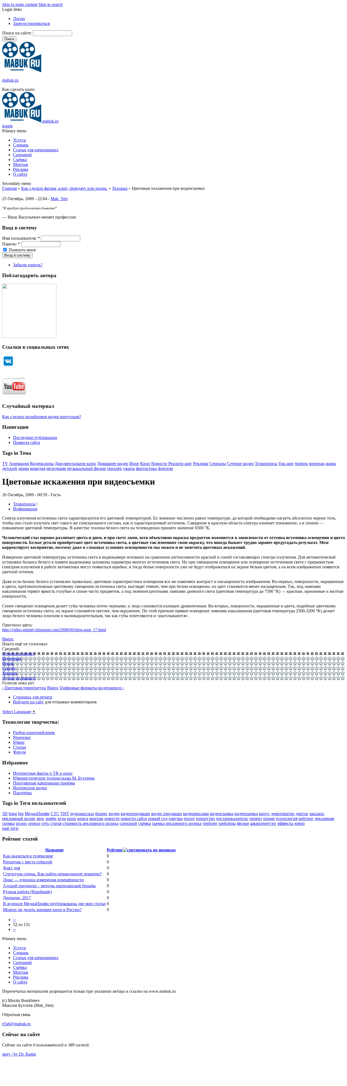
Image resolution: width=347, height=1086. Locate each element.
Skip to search (50, 4)
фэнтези (165, 468)
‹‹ (14, 919)
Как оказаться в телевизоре (28, 856)
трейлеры (227, 823)
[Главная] (21, 71)
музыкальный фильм (86, 468)
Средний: (11, 648)
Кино (145, 463)
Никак (8, 663)
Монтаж (20, 164)
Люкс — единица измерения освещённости (43, 879)
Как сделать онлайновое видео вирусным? (41, 416)
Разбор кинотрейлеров (34, 732)
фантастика (146, 468)
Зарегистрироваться (31, 23)
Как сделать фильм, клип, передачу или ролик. (64, 188)
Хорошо (9, 673)
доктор (301, 813)
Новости (159, 463)
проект (255, 818)
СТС (55, 813)
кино (71, 818)
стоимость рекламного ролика (90, 823)
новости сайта (134, 818)
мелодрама (56, 468)
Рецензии (22, 737)
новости (112, 818)
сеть (45, 823)
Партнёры (22, 792)
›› (14, 929)
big (21, 813)
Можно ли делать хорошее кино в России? (42, 909)
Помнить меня (22, 250)
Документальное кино (75, 463)
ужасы (129, 468)
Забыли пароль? (28, 264)
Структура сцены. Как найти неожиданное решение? (52, 874)
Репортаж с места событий (27, 862)
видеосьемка (246, 813)
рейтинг (306, 818)
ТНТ (64, 813)
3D (5, 813)
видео (114, 813)
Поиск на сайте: (17, 33)
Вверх (8, 639)
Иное (134, 463)
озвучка (176, 818)
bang (13, 813)
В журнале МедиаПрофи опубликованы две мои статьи (54, 903)
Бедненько (11, 658)
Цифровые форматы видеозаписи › (92, 687)
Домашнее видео (112, 463)
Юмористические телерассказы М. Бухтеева (54, 778)
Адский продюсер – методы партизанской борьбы (49, 885)
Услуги (19, 140)
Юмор (18, 742)
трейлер (210, 823)
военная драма (322, 463)
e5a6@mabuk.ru (16, 1023)
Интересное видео (30, 788)
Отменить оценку (18, 653)
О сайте (20, 174)
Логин (19, 18)
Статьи (19, 747)
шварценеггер (263, 823)
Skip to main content (19, 4)
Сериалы (217, 463)
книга (82, 818)
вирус (264, 813)
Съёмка (20, 159)
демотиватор (282, 813)
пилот (189, 818)
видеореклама (196, 813)
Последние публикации (35, 437)
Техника (119, 188)
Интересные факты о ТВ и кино (42, 773)
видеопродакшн (135, 813)
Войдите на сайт (28, 702)
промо (269, 818)
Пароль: (11, 244)
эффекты (285, 823)
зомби (50, 818)
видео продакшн (166, 813)
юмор (299, 823)
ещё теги (10, 828)
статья (56, 823)
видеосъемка (221, 813)
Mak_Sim (59, 198)
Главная (9, 188)
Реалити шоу (180, 463)
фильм (243, 823)
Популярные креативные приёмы (44, 783)
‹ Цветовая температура (24, 687)
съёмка (144, 823)
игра (61, 818)
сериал (34, 823)
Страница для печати (32, 697)
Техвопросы (266, 463)
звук (40, 818)
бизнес (101, 813)
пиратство (205, 818)
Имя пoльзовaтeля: (21, 238)
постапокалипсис (232, 818)
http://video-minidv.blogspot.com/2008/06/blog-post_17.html (54, 629)
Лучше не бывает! (19, 678)
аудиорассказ (82, 813)
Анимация (19, 463)
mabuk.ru (10, 80)
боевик (301, 463)
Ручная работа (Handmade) (27, 891)
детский (9, 468)
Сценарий (22, 154)
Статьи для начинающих (36, 150)
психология (286, 818)
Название (54, 850)
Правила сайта (26, 442)
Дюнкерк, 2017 (17, 897)
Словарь (20, 145)
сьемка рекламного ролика (176, 823)
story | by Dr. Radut (19, 1054)
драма (23, 468)
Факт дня (11, 868)
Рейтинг (115, 850)
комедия (37, 468)
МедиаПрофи (37, 813)
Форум (19, 752)
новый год (158, 818)
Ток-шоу (286, 463)
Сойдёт (9, 668)
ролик (21, 823)
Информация (25, 509)
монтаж (96, 818)
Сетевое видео (240, 463)
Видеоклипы (42, 463)
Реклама (20, 169)
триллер (114, 468)
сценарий (128, 823)
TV (5, 463)
